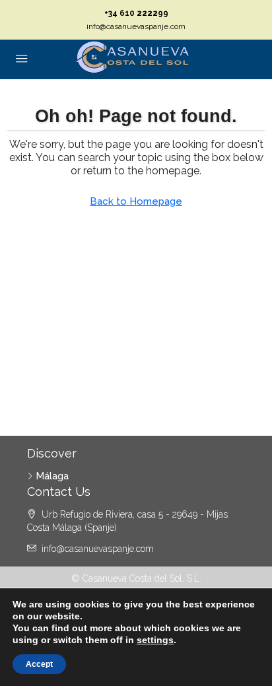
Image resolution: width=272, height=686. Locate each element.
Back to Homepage (136, 201)
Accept (39, 664)
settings (155, 640)
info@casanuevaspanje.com (136, 26)
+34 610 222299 (136, 13)
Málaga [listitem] (52, 476)
